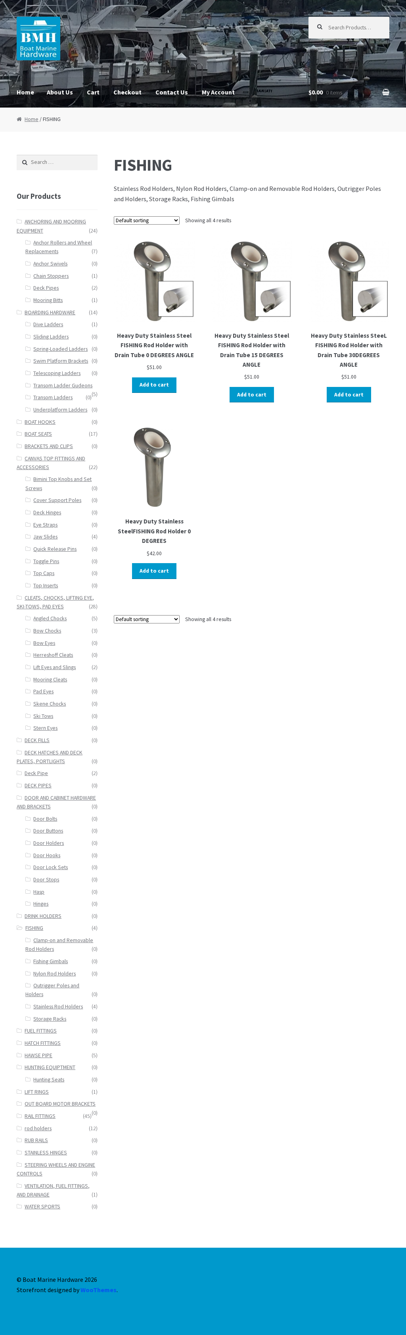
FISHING (34, 928)
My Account (218, 92)
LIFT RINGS (37, 1092)
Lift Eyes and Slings (54, 667)
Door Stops (46, 879)
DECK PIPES (38, 785)
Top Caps (43, 573)
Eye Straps (45, 524)
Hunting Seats (48, 1079)
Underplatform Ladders (60, 409)
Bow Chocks (47, 630)
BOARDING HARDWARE (50, 312)
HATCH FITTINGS (43, 1043)
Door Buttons (48, 830)
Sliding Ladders (51, 336)
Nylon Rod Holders (54, 973)
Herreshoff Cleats (53, 655)
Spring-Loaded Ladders (60, 349)
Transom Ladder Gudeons (62, 385)
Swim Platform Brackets (60, 361)
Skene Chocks (49, 703)
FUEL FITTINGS (41, 1030)
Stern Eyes (45, 728)
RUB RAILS (36, 1140)
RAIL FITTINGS (40, 1116)
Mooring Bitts (48, 300)
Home (25, 92)
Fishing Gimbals (50, 961)
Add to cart (154, 384)
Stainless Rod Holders (58, 1006)
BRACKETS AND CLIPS (49, 446)
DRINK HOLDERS (43, 916)
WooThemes (98, 1290)
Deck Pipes (46, 288)
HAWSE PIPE (38, 1055)
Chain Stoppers (51, 276)
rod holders (38, 1128)
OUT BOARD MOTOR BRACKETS (60, 1103)
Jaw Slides (45, 536)
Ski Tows (43, 716)
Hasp (38, 892)
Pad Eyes (43, 691)
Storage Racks (49, 1019)
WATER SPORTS (42, 1206)
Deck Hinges (47, 512)
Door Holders (48, 843)
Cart (93, 92)
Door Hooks (46, 855)
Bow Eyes (44, 643)
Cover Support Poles (57, 500)
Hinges (40, 903)
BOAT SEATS (38, 434)
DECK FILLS (37, 740)
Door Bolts (45, 819)
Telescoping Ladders (56, 373)
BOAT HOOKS (40, 422)
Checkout (127, 92)
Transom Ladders (53, 397)
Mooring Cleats (50, 679)
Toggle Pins (46, 561)
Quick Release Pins (55, 549)
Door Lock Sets (50, 867)
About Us (60, 92)
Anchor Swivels (50, 263)
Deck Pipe (36, 773)
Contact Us (171, 92)
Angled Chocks (50, 618)
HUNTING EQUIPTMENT (50, 1067)
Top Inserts (45, 585)
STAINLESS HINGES (46, 1152)
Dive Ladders (48, 324)
